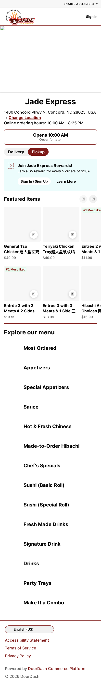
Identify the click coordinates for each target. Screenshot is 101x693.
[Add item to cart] (34, 235)
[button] (21, 234)
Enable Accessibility (81, 4)
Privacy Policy (18, 655)
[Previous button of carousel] (83, 199)
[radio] (16, 152)
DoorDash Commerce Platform (56, 668)
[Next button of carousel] (93, 199)
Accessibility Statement (27, 640)
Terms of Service (20, 648)
